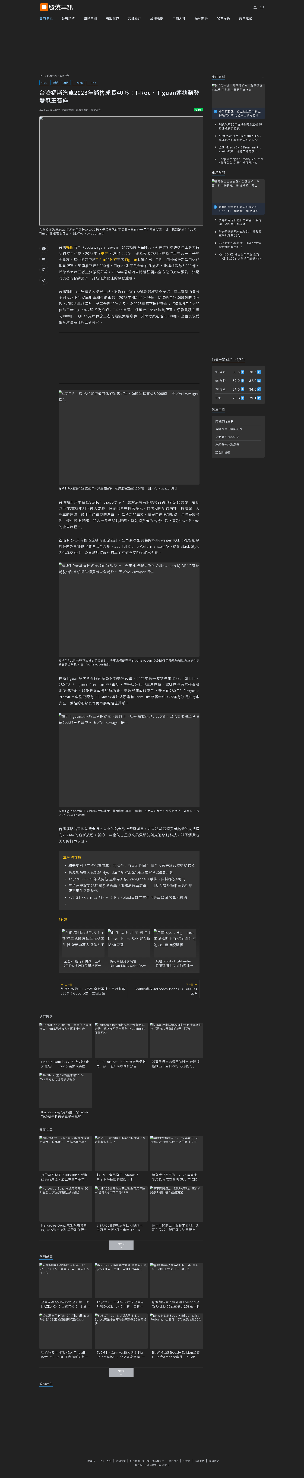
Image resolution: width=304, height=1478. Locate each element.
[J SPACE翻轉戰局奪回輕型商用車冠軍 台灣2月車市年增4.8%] (121, 1204)
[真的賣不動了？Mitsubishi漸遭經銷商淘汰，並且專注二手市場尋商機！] (65, 1153)
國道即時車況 (224, 421)
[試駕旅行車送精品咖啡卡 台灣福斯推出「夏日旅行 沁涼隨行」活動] (176, 1040)
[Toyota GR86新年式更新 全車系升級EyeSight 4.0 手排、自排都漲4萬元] (121, 1280)
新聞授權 (121, 1460)
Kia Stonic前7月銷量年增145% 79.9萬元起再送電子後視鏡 (65, 1114)
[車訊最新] (263, 77)
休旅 (44, 82)
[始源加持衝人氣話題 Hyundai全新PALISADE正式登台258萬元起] (176, 1280)
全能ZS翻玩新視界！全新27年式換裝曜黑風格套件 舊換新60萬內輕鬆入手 (83, 963)
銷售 (66, 82)
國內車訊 (46, 18)
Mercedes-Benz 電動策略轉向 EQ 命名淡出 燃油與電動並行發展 (64, 1227)
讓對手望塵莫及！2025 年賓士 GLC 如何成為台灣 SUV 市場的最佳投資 (176, 1177)
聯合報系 (174, 1460)
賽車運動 (245, 18)
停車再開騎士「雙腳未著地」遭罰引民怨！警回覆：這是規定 (175, 1227)
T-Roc (92, 82)
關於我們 (200, 1460)
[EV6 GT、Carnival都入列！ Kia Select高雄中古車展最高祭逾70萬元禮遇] (121, 1331)
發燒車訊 (52, 75)
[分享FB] (43, 248)
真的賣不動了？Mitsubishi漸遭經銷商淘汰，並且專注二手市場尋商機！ (64, 1177)
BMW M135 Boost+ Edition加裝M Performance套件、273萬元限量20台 (176, 1354)
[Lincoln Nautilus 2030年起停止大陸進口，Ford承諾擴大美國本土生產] (65, 1040)
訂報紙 (186, 1460)
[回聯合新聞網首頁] (44, 7)
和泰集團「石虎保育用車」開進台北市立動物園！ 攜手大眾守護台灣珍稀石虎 (131, 865)
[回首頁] (61, 7)
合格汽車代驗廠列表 (228, 429)
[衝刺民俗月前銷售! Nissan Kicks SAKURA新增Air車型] (129, 943)
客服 (109, 1460)
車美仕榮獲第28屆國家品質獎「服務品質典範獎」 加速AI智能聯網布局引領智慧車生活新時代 (130, 888)
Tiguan (78, 82)
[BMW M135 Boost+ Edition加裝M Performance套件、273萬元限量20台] (176, 1331)
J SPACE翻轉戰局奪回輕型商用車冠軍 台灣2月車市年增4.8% (120, 1227)
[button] (262, 7)
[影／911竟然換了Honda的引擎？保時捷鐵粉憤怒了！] (121, 1153)
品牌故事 (201, 18)
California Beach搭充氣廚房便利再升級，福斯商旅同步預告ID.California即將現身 (121, 1063)
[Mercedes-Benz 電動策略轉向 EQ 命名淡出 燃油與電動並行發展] (65, 1204)
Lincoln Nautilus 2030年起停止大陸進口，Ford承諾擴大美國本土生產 (65, 1063)
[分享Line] (43, 259)
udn (42, 75)
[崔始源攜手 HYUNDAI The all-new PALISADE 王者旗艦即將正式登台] (65, 1331)
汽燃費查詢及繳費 (227, 444)
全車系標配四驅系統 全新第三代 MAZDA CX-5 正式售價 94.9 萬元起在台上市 (65, 1304)
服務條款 (135, 1460)
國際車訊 (90, 18)
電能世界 (112, 18)
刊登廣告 (90, 1460)
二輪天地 (179, 18)
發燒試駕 (68, 18)
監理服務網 (222, 452)
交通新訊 (134, 18)
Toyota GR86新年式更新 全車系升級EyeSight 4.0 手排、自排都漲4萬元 (126, 879)
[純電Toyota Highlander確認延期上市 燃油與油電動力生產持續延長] (175, 943)
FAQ (102, 1460)
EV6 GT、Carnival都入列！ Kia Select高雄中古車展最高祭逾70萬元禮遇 (127, 897)
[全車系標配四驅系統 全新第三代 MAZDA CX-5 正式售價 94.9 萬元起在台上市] (65, 1280)
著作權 (146, 1460)
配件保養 (223, 18)
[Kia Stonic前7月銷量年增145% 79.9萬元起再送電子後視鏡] (65, 1090)
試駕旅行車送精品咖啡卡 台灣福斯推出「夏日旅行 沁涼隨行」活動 (176, 1063)
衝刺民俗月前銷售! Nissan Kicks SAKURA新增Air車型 (128, 963)
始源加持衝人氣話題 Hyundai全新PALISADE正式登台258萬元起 (120, 872)
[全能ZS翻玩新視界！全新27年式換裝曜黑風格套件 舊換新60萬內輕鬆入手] (83, 943)
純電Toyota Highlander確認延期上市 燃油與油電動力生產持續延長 (174, 963)
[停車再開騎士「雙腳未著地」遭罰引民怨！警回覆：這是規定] (176, 1204)
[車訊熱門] (263, 173)
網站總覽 (214, 1460)
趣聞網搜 (157, 18)
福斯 (55, 82)
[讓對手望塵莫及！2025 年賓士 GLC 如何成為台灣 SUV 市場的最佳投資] (176, 1153)
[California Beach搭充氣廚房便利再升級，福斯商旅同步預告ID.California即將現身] (121, 1040)
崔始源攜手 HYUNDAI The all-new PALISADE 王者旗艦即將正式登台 (64, 1354)
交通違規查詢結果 (227, 437)
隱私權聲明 (158, 1460)
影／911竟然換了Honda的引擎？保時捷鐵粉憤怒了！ (118, 1177)
